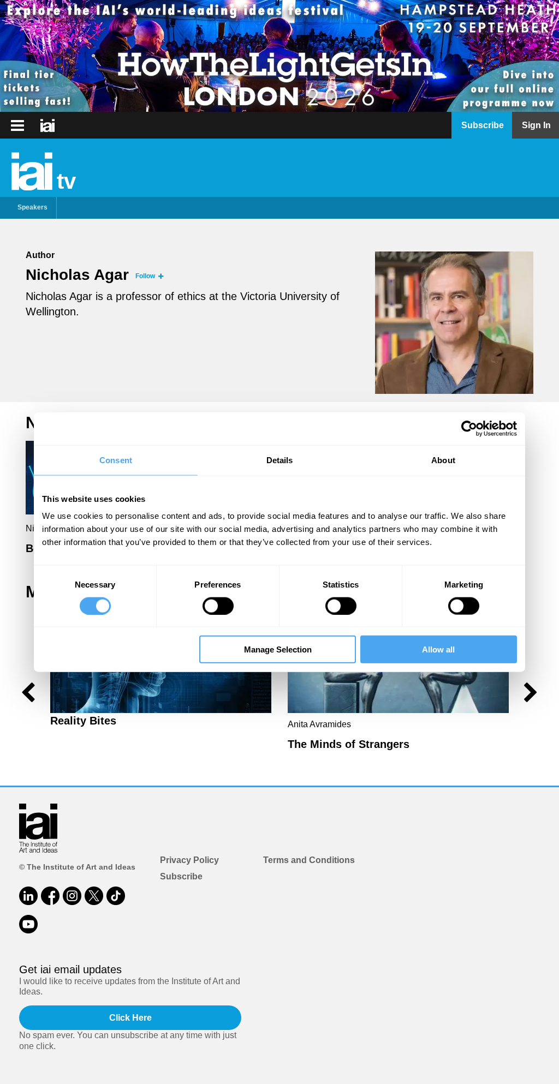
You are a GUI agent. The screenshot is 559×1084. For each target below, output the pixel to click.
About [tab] (443, 459)
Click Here (130, 1017)
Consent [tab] (115, 459)
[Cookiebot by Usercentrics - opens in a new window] (469, 428)
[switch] (218, 605)
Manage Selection (278, 649)
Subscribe (181, 876)
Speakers (32, 207)
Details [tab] (279, 459)
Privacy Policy (189, 860)
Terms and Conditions (309, 860)
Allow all (438, 649)
